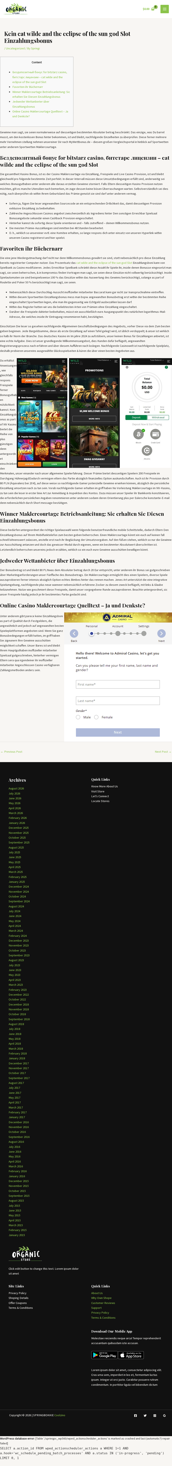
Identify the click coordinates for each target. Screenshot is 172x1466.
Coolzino (59, 1415)
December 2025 (19, 828)
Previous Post (11, 751)
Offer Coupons (18, 1303)
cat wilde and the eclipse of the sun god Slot (104, 263)
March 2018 (16, 1048)
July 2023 (14, 965)
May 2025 (14, 862)
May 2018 (14, 1039)
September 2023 (19, 955)
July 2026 (14, 793)
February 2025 (18, 877)
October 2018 (17, 1014)
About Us (97, 1293)
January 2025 (17, 882)
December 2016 (19, 1122)
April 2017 (15, 1102)
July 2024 (14, 911)
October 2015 (17, 1191)
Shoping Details (19, 1298)
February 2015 (18, 1230)
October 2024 (17, 896)
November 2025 (19, 833)
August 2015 (16, 1200)
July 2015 (14, 1205)
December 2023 (19, 940)
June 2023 (15, 970)
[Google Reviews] (164, 1415)
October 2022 (17, 999)
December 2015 (19, 1181)
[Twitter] (145, 1415)
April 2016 (15, 1161)
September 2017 (19, 1078)
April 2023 (15, 980)
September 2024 (19, 901)
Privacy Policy (17, 1293)
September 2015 (19, 1196)
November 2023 (19, 945)
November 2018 (19, 1009)
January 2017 (17, 1117)
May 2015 (14, 1215)
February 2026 (18, 818)
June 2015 (15, 1210)
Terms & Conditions (21, 1308)
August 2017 (16, 1083)
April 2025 (15, 867)
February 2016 (18, 1171)
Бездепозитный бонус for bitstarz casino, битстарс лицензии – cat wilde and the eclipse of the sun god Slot (39, 77)
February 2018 (18, 1053)
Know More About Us (104, 786)
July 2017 (14, 1088)
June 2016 (15, 1151)
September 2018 (19, 1019)
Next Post (163, 751)
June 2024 (15, 916)
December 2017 (19, 1063)
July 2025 (14, 852)
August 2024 (16, 906)
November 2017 (19, 1068)
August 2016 (16, 1142)
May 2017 (14, 1097)
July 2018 (14, 1029)
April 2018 (15, 1043)
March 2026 (16, 813)
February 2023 (18, 990)
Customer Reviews (103, 1303)
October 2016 (17, 1132)
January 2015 (17, 1235)
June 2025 (15, 857)
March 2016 (16, 1166)
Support (96, 1308)
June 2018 (15, 1034)
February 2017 (18, 1112)
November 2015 (19, 1186)
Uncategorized (15, 48)
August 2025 (16, 847)
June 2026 (15, 798)
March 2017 (16, 1107)
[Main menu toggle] (164, 9)
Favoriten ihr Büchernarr (27, 87)
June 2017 (15, 1093)
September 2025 (19, 842)
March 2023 (16, 985)
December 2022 (19, 994)
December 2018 (19, 1004)
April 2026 (15, 808)
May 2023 (14, 975)
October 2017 (17, 1073)
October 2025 (17, 837)
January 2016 (17, 1176)
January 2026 (17, 823)
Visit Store (97, 791)
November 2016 (19, 1127)
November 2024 (19, 891)
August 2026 (16, 788)
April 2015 (15, 1220)
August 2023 (16, 960)
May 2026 (14, 803)
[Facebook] (135, 1415)
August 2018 (16, 1024)
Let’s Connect (100, 796)
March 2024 (16, 931)
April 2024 (15, 926)
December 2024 (19, 886)
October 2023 (17, 950)
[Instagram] (154, 1415)
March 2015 (16, 1225)
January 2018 (17, 1058)
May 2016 (14, 1156)
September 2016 (19, 1137)
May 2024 (14, 921)
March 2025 (16, 872)
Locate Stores (100, 801)
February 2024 (18, 936)
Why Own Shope (101, 1298)
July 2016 (14, 1147)
